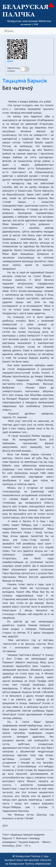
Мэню (9, 31)
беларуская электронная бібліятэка (29, 21)
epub (10, 61)
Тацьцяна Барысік (24, 81)
